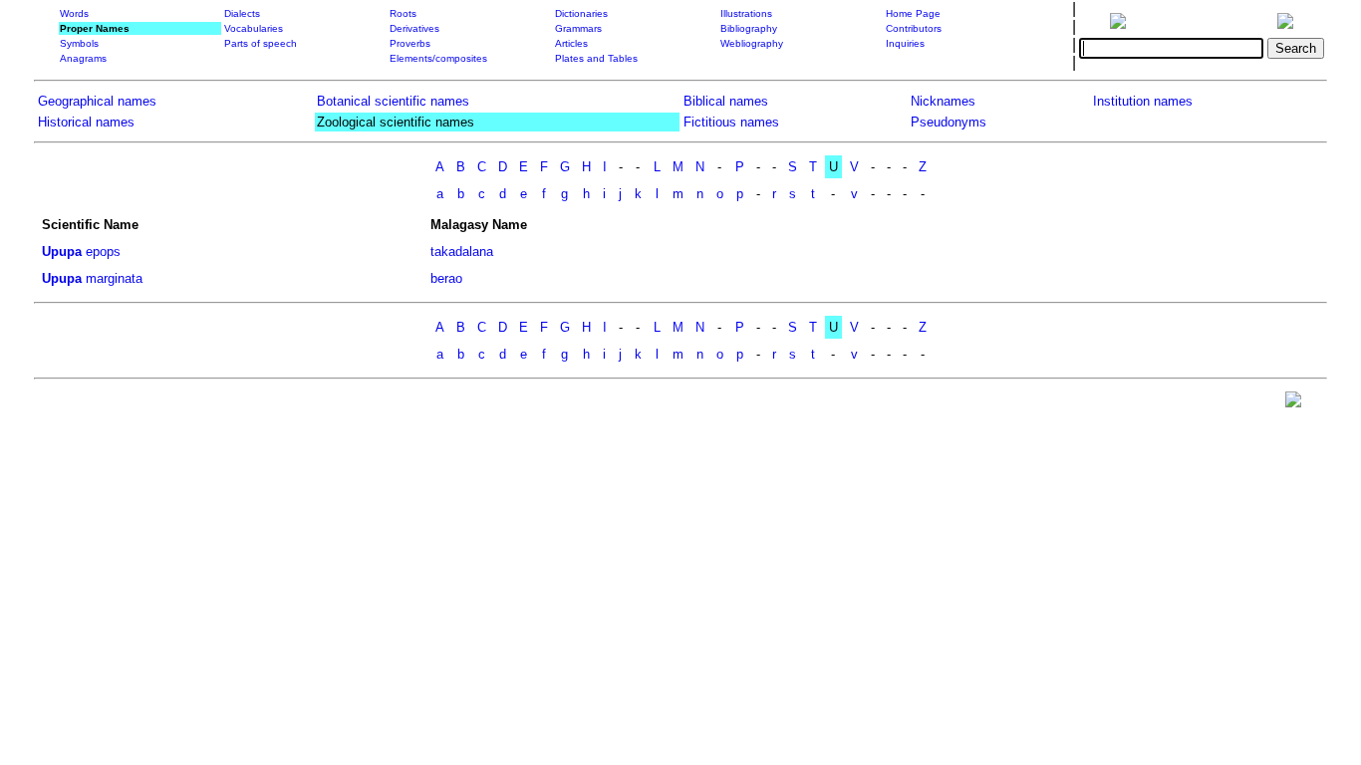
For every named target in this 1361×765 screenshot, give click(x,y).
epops (103, 251)
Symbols (79, 43)
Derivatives (414, 28)
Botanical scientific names (393, 101)
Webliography (751, 43)
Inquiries (905, 43)
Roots (403, 13)
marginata (114, 278)
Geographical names (97, 101)
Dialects (242, 13)
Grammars (578, 28)
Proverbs (410, 43)
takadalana (461, 251)
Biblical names (725, 101)
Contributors (914, 28)
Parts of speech (260, 43)
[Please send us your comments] (1293, 403)
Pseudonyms (948, 122)
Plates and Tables (596, 58)
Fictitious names (731, 122)
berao (446, 278)
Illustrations (746, 13)
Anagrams (83, 58)
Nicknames (943, 101)
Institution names (1143, 101)
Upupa (62, 251)
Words (74, 13)
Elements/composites (438, 58)
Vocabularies (253, 28)
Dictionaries (581, 13)
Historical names (86, 122)
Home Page (913, 13)
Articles (571, 43)
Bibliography (748, 28)
